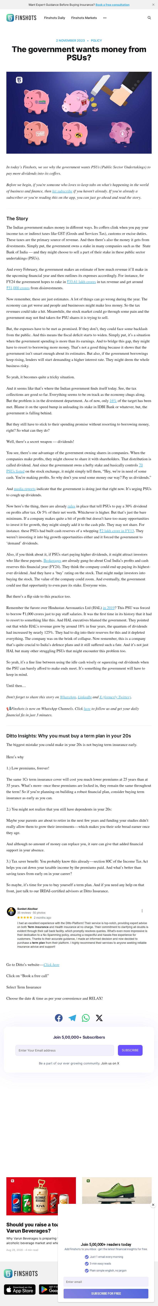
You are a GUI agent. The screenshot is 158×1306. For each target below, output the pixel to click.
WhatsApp (68, 696)
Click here (51, 964)
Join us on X (109, 1063)
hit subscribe (62, 190)
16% (113, 400)
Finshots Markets (84, 18)
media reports (25, 488)
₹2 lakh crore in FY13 (116, 530)
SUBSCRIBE (130, 1050)
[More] (105, 18)
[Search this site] (149, 18)
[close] (153, 5)
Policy (96, 40)
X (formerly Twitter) (115, 696)
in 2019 (109, 607)
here (87, 708)
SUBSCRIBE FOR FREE (106, 1293)
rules (71, 506)
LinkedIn (85, 696)
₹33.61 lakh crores (81, 281)
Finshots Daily (54, 18)
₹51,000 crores (18, 287)
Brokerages (52, 560)
